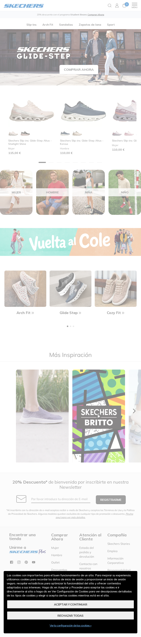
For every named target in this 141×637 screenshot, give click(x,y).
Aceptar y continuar (70, 604)
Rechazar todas (70, 615)
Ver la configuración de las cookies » (70, 625)
